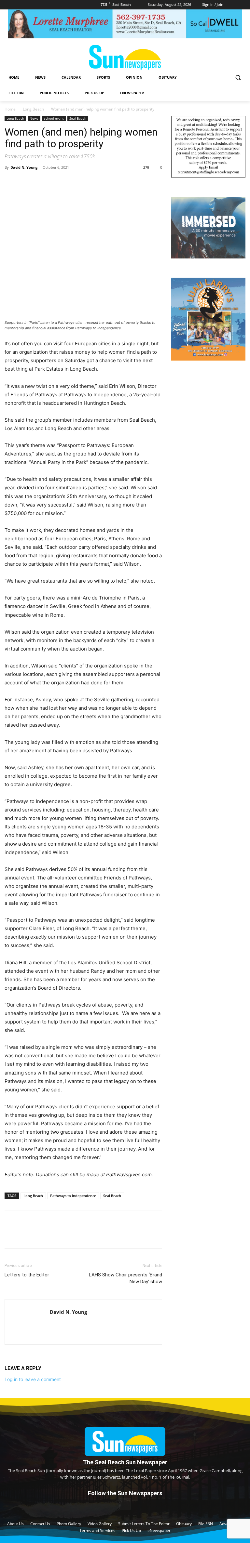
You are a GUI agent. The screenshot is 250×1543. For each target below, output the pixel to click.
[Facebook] (11, 182)
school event (54, 118)
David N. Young (23, 167)
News (34, 118)
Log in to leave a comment (33, 1379)
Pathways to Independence (73, 1195)
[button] (237, 77)
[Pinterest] (41, 182)
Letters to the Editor (27, 1275)
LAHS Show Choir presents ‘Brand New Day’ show (125, 1278)
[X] (26, 182)
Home (10, 109)
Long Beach (33, 109)
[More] (71, 182)
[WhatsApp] (55, 182)
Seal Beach (77, 118)
